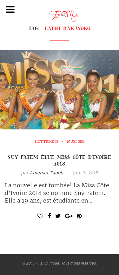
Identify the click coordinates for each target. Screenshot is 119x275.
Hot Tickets (46, 142)
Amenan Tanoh (46, 173)
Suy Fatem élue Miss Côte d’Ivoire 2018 (59, 160)
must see (75, 142)
